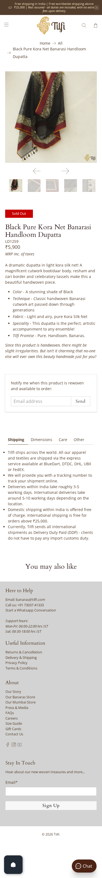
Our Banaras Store (20, 697)
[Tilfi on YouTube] (19, 745)
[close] (96, 7)
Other (79, 439)
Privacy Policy (16, 662)
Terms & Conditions (21, 668)
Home (45, 43)
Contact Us (14, 734)
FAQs (9, 712)
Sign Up (51, 806)
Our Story (13, 691)
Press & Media (16, 707)
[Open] (13, 864)
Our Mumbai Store (20, 702)
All (60, 43)
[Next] (65, 171)
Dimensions (41, 439)
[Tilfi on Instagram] (13, 745)
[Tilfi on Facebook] (7, 745)
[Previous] (37, 171)
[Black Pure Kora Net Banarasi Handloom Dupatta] (51, 117)
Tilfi (56, 834)
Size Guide (13, 723)
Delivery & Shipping (21, 657)
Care (63, 439)
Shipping (16, 439)
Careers (11, 718)
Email (11, 782)
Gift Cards (13, 728)
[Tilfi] (51, 25)
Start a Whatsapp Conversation (30, 610)
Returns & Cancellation (23, 652)
